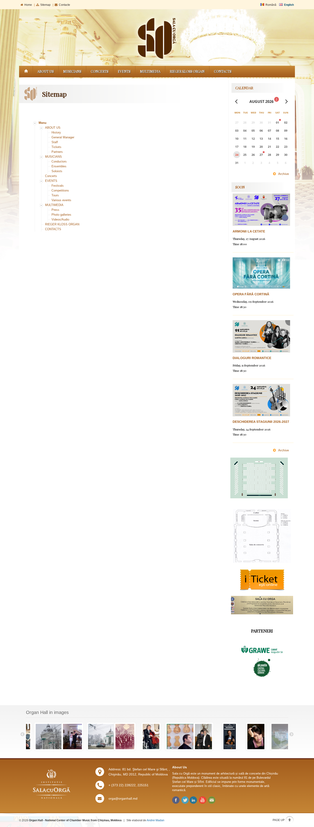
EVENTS (124, 71)
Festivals (57, 185)
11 (244, 138)
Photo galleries (61, 214)
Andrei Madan (155, 820)
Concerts (99, 71)
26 (253, 155)
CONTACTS (222, 71)
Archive (283, 174)
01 (277, 122)
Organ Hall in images (47, 712)
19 (253, 147)
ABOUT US (45, 71)
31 (236, 163)
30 (285, 155)
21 (269, 147)
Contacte (64, 4)
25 (244, 155)
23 (285, 147)
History (56, 132)
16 (285, 138)
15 (277, 138)
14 (269, 138)
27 (261, 155)
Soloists (56, 171)
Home (28, 4)
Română (270, 4)
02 (285, 122)
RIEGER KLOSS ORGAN (187, 71)
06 (261, 130)
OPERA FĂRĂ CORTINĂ (251, 294)
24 (236, 155)
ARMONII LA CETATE (249, 231)
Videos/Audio (60, 219)
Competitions (60, 190)
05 (253, 130)
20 (261, 147)
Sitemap (45, 4)
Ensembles (58, 166)
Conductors (59, 161)
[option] (39, 737)
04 (244, 130)
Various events (61, 200)
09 (285, 130)
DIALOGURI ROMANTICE (252, 358)
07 (269, 130)
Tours (55, 195)
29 (277, 155)
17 (236, 147)
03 (236, 130)
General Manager (62, 137)
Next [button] (291, 734)
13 (261, 138)
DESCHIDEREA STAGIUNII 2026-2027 (261, 422)
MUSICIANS (72, 71)
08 (277, 130)
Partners (57, 152)
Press (55, 210)
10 (236, 138)
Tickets (56, 147)
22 (277, 147)
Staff (54, 142)
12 (253, 138)
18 (244, 147)
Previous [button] (22, 734)
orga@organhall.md (122, 798)
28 (269, 155)
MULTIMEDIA (150, 71)
